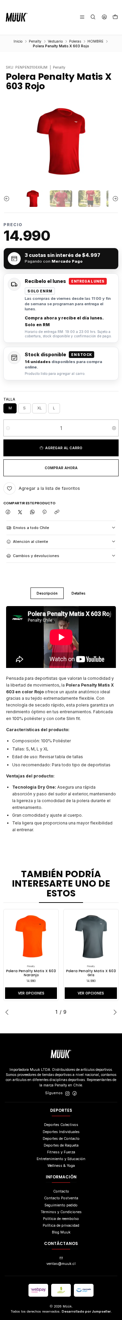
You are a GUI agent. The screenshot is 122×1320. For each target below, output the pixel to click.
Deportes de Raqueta (61, 1145)
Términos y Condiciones (61, 1212)
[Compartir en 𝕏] (20, 512)
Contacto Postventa (61, 1198)
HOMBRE (95, 41)
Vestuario (55, 41)
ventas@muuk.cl (61, 1264)
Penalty (35, 41)
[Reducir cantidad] (8, 428)
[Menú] (82, 17)
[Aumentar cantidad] (114, 428)
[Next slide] (113, 198)
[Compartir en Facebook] (7, 512)
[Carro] (115, 17)
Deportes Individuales (61, 1132)
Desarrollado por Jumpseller (86, 1311)
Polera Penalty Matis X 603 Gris (91, 973)
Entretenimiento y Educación (61, 1159)
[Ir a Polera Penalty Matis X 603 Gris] (91, 937)
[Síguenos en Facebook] (74, 1093)
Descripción (47, 593)
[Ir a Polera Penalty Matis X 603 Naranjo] (31, 937)
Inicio (18, 41)
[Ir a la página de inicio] (16, 17)
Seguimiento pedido (61, 1205)
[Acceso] (104, 17)
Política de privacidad (61, 1225)
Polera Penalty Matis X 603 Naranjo (31, 973)
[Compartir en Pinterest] (44, 512)
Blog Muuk (61, 1232)
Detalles (78, 593)
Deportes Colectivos (61, 1125)
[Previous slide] (8, 198)
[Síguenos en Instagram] (67, 1093)
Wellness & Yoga (61, 1165)
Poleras (75, 41)
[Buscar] (93, 17)
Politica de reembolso (61, 1219)
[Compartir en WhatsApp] (32, 512)
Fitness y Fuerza (61, 1152)
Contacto (61, 1191)
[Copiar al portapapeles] (57, 512)
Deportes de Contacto (61, 1138)
